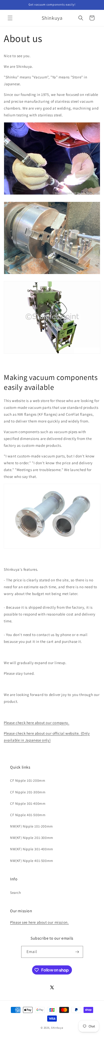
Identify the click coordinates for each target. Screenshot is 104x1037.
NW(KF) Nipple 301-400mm (31, 849)
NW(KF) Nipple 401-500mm (31, 860)
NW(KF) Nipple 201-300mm (31, 837)
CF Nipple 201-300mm (27, 792)
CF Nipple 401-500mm (27, 815)
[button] (10, 18)
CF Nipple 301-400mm (27, 803)
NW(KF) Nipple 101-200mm (31, 826)
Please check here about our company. (36, 722)
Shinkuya (57, 1027)
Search (15, 892)
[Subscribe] (77, 952)
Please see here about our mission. (39, 922)
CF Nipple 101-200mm (27, 780)
